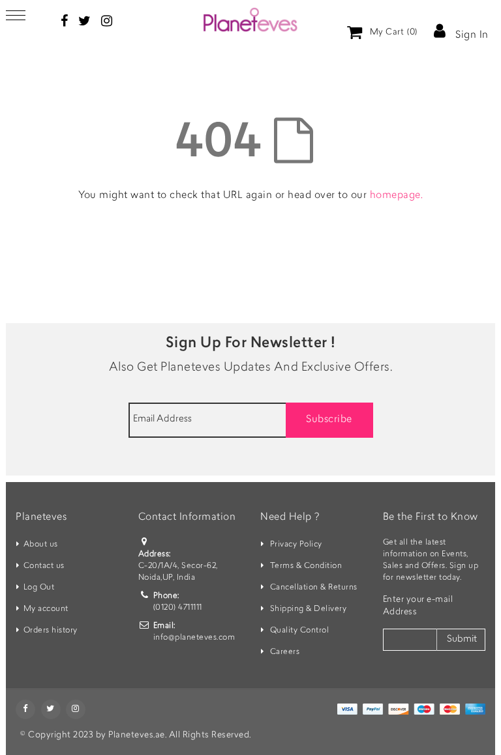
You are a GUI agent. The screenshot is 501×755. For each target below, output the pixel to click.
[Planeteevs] (250, 20)
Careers (285, 652)
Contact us (44, 566)
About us (40, 544)
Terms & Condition (306, 566)
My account (45, 609)
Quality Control (299, 630)
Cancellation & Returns (313, 587)
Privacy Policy (296, 544)
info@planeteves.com (194, 638)
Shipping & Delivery (308, 609)
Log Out (39, 587)
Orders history (50, 630)
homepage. (396, 196)
